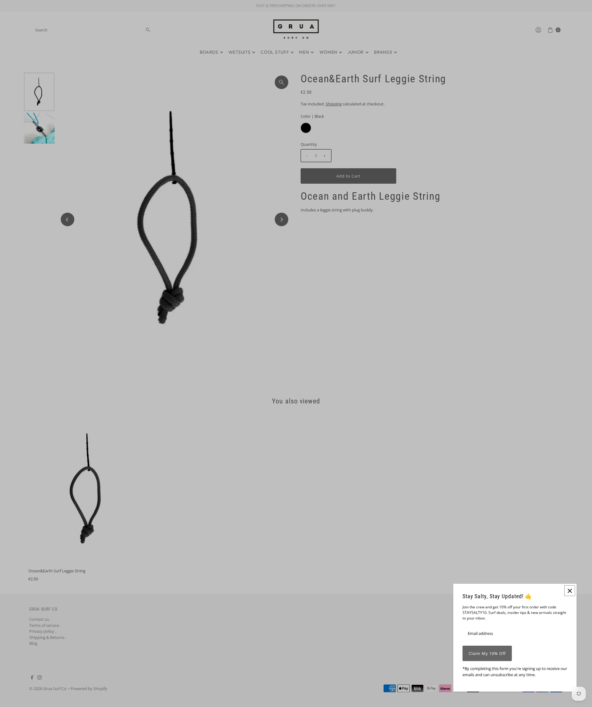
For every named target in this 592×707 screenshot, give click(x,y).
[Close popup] (569, 590)
